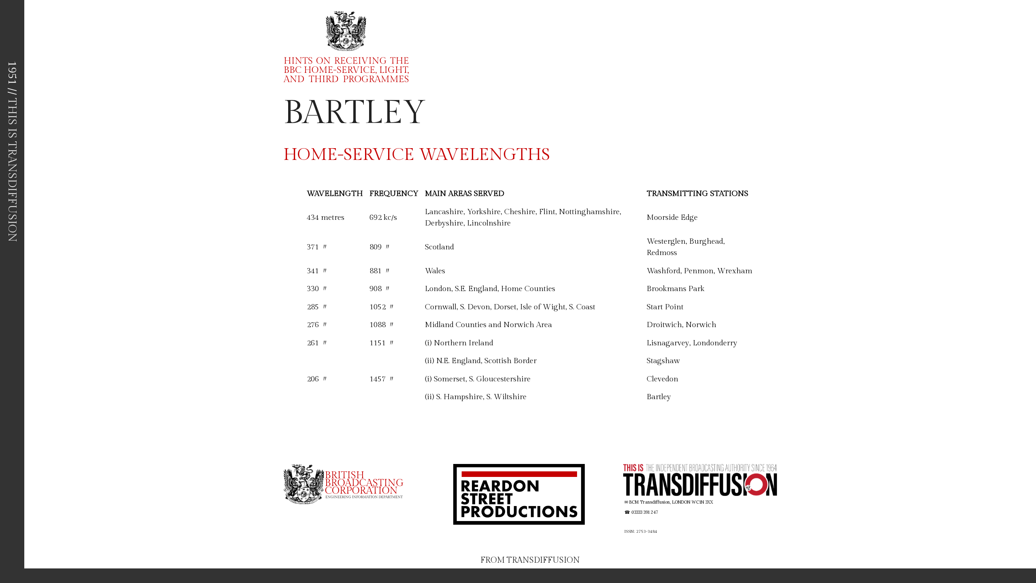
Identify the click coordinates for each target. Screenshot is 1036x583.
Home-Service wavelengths (416, 155)
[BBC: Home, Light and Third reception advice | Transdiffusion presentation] (341, 46)
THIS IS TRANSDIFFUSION (12, 170)
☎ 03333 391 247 (641, 512)
